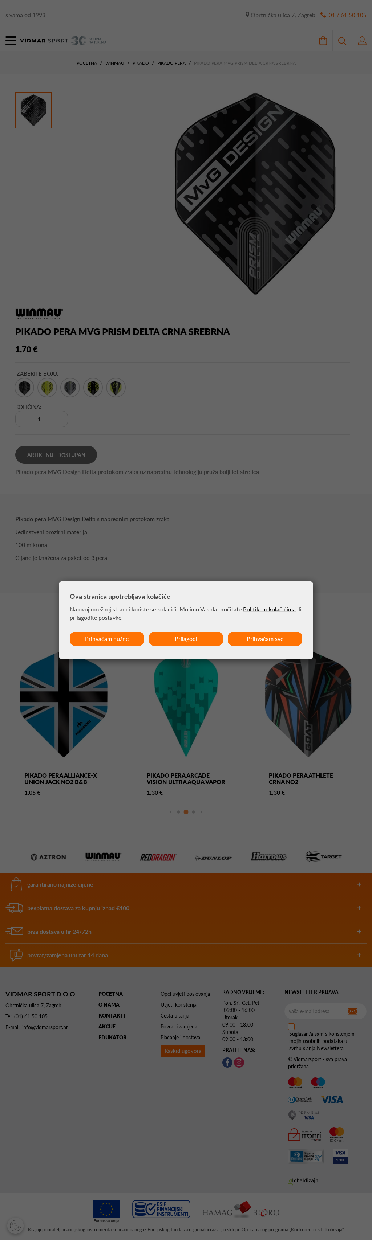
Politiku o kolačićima (269, 609)
